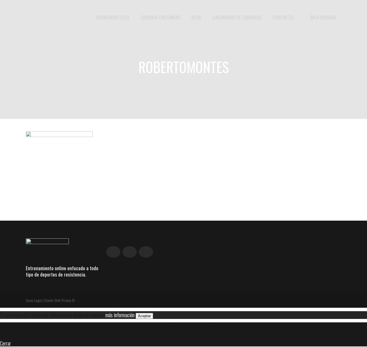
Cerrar (5, 343)
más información (120, 315)
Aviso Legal (34, 300)
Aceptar (144, 316)
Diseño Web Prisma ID (59, 300)
